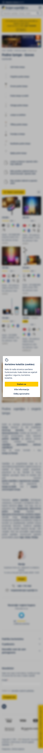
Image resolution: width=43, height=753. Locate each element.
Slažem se (21, 384)
